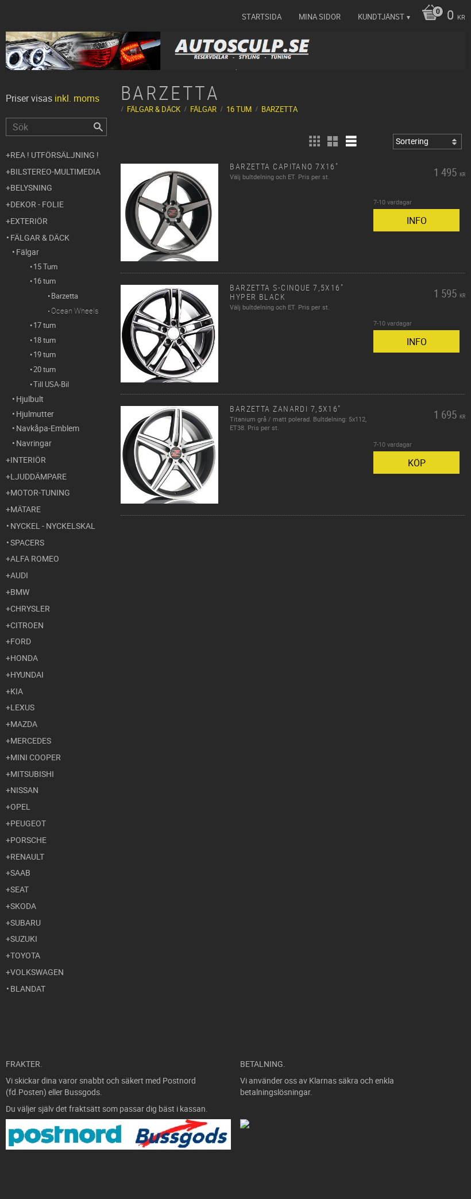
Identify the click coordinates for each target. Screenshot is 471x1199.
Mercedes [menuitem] (30, 740)
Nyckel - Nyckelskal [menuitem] (52, 525)
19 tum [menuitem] (44, 354)
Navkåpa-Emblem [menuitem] (47, 428)
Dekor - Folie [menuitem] (37, 204)
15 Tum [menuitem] (45, 266)
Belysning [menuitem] (31, 187)
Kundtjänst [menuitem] (381, 16)
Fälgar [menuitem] (27, 251)
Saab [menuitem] (20, 872)
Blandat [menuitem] (27, 988)
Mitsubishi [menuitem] (32, 773)
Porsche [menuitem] (28, 839)
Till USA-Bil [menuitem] (51, 384)
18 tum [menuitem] (44, 340)
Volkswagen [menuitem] (37, 971)
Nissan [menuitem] (24, 789)
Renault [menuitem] (27, 856)
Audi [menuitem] (19, 575)
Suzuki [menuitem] (23, 938)
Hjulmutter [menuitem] (35, 413)
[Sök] (98, 127)
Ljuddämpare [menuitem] (38, 476)
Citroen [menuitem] (27, 625)
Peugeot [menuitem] (28, 823)
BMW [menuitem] (19, 591)
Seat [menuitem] (19, 889)
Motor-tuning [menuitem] (40, 492)
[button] (314, 141)
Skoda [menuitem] (23, 905)
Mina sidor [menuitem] (320, 16)
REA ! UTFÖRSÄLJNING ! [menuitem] (54, 154)
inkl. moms (77, 98)
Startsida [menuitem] (261, 16)
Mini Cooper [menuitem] (35, 757)
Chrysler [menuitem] (30, 608)
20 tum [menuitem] (44, 369)
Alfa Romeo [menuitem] (34, 558)
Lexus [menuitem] (22, 707)
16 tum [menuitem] (44, 281)
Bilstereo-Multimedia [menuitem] (55, 171)
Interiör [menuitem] (28, 459)
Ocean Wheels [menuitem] (74, 310)
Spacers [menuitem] (27, 542)
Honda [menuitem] (24, 657)
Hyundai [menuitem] (27, 674)
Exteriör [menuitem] (29, 220)
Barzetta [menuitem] (64, 296)
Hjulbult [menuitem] (30, 398)
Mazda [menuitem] (23, 723)
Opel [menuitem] (20, 806)
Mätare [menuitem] (25, 509)
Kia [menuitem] (16, 691)
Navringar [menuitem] (34, 443)
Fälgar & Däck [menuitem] (40, 237)
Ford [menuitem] (20, 641)
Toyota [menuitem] (25, 955)
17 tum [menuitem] (44, 325)
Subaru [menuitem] (25, 922)
